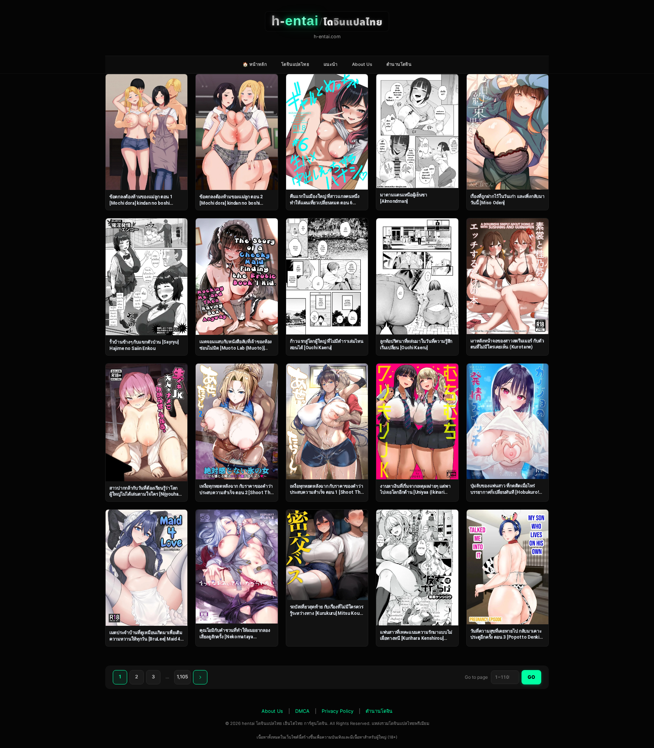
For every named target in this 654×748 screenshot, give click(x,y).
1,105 (182, 677)
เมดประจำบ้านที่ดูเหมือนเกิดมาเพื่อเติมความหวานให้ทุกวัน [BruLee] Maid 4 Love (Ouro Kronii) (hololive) (145, 639)
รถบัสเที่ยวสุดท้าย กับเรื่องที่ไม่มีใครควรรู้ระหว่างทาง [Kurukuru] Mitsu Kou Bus (326, 613)
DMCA (302, 711)
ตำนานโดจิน (398, 64)
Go (531, 677)
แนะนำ (331, 64)
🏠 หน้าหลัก (255, 64)
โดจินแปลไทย (295, 64)
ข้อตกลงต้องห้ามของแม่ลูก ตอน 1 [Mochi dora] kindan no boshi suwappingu (141, 203)
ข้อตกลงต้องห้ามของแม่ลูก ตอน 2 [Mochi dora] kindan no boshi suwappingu (231, 203)
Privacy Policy (337, 711)
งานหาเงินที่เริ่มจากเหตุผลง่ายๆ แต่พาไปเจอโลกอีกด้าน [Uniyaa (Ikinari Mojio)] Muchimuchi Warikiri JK (415, 492)
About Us (362, 64)
